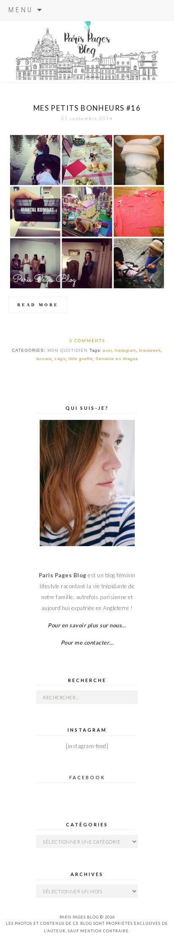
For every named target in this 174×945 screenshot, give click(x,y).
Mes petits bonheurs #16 (87, 108)
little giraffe (80, 358)
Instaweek (150, 350)
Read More (38, 305)
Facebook (87, 777)
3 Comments (87, 340)
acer (107, 350)
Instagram (125, 350)
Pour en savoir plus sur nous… (87, 625)
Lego (59, 358)
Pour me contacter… (87, 642)
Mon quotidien (67, 350)
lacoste (44, 358)
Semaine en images (116, 358)
